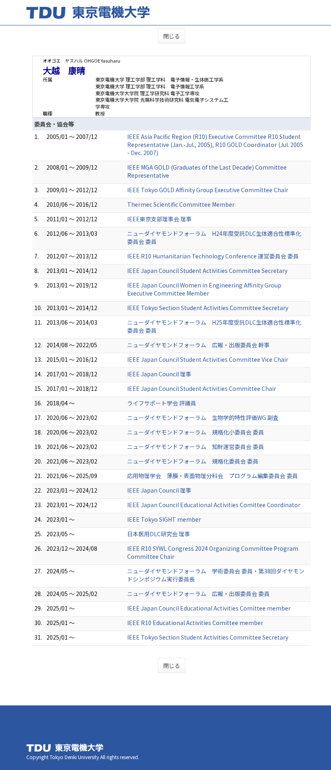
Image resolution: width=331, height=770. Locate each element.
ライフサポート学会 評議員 (161, 403)
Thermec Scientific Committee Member (181, 204)
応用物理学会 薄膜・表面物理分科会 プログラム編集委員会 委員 (212, 476)
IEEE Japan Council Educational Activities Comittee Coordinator (213, 505)
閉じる (171, 36)
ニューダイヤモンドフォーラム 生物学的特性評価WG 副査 (203, 417)
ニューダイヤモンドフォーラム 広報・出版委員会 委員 (198, 594)
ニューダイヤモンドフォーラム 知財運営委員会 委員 (195, 447)
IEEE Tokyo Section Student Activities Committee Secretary (207, 308)
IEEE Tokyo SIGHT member (164, 519)
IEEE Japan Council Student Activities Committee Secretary (207, 270)
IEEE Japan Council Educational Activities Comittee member (209, 608)
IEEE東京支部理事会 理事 (159, 219)
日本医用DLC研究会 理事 (158, 534)
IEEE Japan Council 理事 (159, 374)
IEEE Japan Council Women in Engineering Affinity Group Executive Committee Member (204, 289)
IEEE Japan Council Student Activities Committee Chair (201, 388)
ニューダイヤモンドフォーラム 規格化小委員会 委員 (195, 432)
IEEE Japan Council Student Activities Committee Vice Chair (207, 359)
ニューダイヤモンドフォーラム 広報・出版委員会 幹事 (198, 345)
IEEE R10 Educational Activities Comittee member (195, 623)
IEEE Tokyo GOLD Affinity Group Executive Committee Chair (207, 190)
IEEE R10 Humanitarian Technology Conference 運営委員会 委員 (213, 256)
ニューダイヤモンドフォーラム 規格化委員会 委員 (192, 461)
